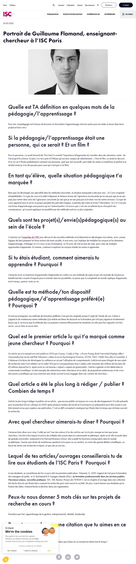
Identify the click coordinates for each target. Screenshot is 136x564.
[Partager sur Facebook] (59, 557)
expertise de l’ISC (30, 237)
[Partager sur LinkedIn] (68, 557)
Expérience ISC (93, 14)
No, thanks (11, 551)
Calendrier (71, 5)
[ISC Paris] (8, 14)
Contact (126, 5)
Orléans (12, 5)
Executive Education (72, 14)
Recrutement (89, 5)
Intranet (61, 5)
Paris (5, 5)
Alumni (79, 5)
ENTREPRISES (110, 14)
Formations (52, 14)
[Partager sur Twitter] (77, 557)
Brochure (108, 5)
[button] (5, 559)
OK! (49, 551)
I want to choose (30, 551)
